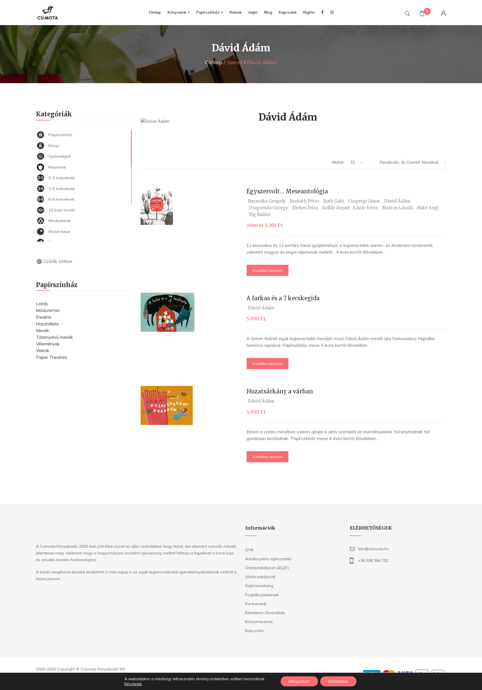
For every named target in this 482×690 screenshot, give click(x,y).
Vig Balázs (260, 214)
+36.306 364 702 (373, 560)
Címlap (213, 62)
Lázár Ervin (365, 207)
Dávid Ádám (397, 201)
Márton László (397, 207)
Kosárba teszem (267, 270)
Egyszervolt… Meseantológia (287, 191)
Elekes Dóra (305, 207)
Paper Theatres (51, 357)
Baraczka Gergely (267, 201)
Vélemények (47, 344)
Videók (42, 350)
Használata (47, 323)
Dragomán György (268, 207)
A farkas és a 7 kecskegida (283, 298)
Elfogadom (299, 681)
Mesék (42, 330)
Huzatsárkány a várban (280, 391)
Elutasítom (338, 681)
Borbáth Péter (304, 201)
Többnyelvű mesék (54, 337)
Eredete (44, 317)
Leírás (42, 303)
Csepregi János (364, 201)
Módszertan (48, 310)
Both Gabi (333, 201)
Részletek (133, 683)
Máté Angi (428, 207)
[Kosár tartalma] (422, 14)
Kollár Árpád (335, 207)
